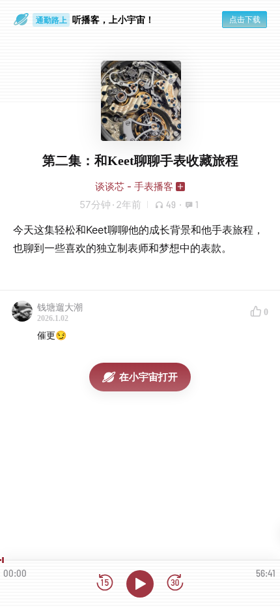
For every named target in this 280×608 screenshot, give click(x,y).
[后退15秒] (105, 583)
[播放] (140, 584)
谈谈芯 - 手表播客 (134, 186)
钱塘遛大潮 (60, 306)
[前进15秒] (175, 583)
